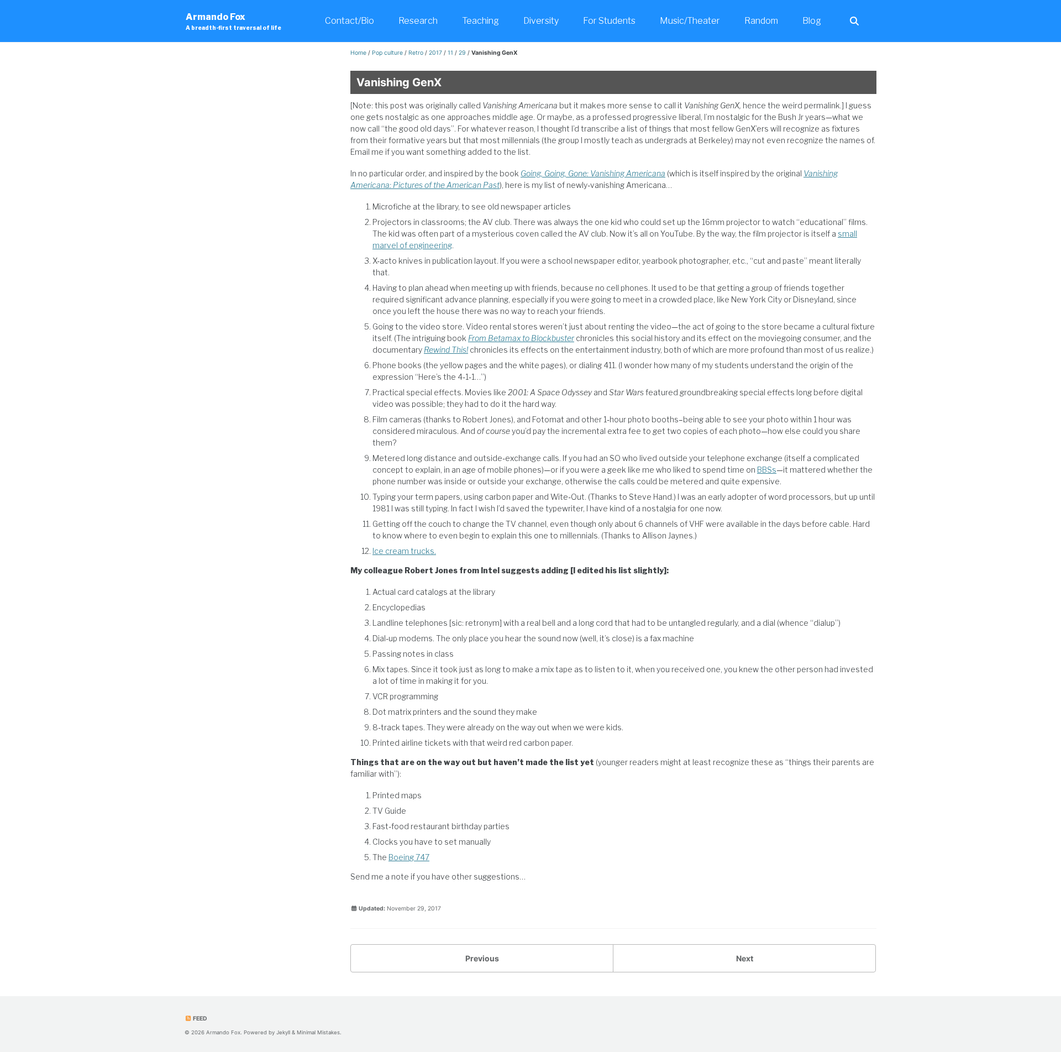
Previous (482, 958)
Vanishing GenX (399, 82)
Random (761, 20)
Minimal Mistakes (318, 1032)
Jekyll (283, 1032)
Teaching (480, 20)
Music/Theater (690, 20)
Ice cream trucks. (404, 551)
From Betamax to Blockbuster (521, 338)
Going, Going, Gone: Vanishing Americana (593, 173)
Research (418, 20)
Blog (811, 20)
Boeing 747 (408, 857)
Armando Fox (233, 21)
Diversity (541, 20)
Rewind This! (446, 349)
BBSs (766, 469)
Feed (199, 1018)
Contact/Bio (349, 20)
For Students (609, 20)
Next (744, 958)
